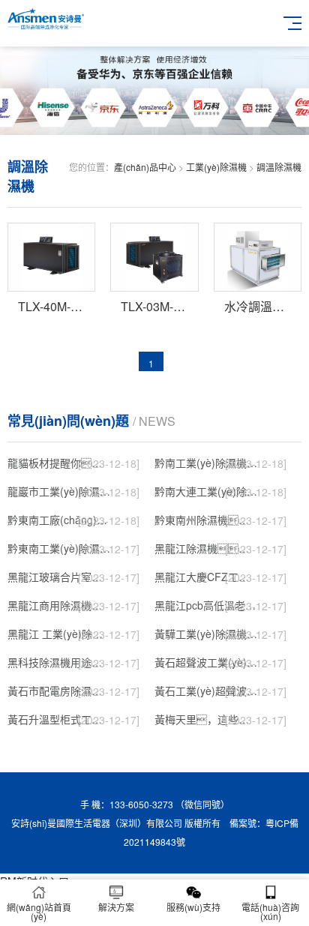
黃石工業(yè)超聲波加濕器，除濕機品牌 (205, 690)
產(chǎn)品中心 (145, 166)
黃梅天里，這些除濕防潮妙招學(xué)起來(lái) (205, 719)
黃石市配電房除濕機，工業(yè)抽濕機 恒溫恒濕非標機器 (59, 690)
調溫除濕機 (279, 166)
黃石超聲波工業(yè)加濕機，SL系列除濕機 (205, 662)
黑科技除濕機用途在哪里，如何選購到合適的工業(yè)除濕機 (59, 662)
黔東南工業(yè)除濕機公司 (59, 548)
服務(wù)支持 (193, 907)
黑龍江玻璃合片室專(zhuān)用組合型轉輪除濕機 (59, 576)
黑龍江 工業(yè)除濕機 (59, 633)
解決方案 (116, 907)
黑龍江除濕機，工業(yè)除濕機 (205, 548)
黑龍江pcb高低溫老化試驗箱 (205, 605)
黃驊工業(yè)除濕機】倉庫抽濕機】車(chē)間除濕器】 (205, 633)
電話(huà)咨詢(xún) (270, 911)
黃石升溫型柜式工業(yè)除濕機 (59, 719)
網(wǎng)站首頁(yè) (39, 911)
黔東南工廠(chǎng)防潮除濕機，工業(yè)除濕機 (59, 519)
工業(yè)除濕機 (216, 166)
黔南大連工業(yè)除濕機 (205, 491)
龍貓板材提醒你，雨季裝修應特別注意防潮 (59, 462)
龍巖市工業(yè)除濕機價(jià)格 (59, 491)
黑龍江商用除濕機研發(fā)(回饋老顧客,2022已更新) (59, 605)
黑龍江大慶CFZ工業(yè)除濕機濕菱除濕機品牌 (205, 576)
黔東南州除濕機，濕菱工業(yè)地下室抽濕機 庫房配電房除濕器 (205, 519)
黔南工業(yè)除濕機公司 (205, 462)
